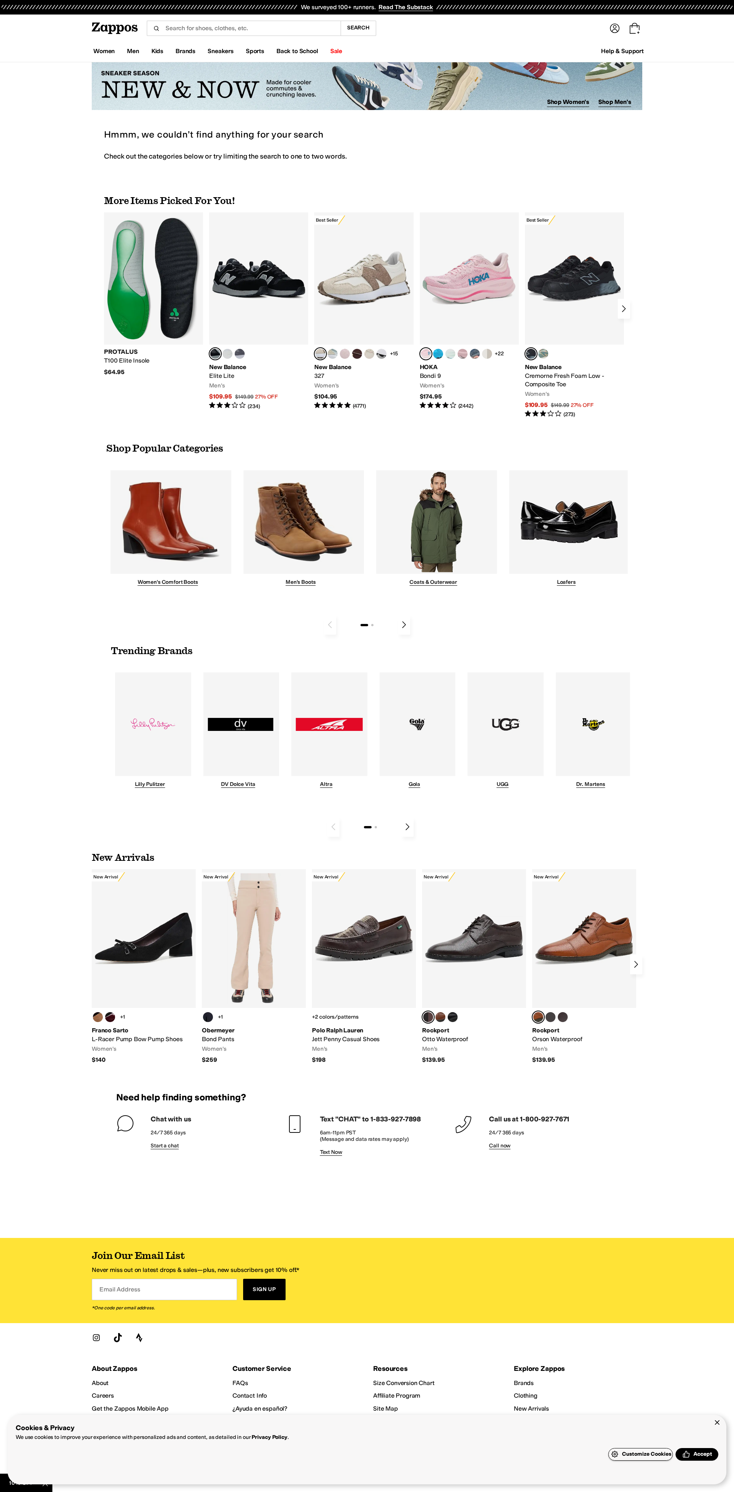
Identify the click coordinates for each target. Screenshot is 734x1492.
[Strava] (139, 1337)
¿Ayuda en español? (259, 1408)
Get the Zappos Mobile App (130, 1408)
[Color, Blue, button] (227, 354)
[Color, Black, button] (208, 1017)
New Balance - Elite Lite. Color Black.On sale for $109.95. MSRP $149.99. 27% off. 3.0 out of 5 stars (258, 311)
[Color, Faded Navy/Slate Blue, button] (475, 354)
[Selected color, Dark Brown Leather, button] (428, 1017)
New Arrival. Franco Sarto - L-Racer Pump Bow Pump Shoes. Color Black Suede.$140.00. (144, 966)
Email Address (119, 1289)
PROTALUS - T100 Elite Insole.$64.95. (153, 294)
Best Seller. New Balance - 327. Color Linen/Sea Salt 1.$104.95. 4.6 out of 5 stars (363, 311)
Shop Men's (614, 101)
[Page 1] (364, 625)
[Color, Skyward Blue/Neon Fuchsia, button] (438, 354)
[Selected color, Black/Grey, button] (531, 354)
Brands (524, 1383)
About (100, 1383)
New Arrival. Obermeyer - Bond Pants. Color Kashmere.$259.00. (254, 966)
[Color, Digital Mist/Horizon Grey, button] (381, 354)
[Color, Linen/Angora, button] (369, 354)
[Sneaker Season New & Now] (367, 86)
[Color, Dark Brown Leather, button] (563, 1017)
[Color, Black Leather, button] (453, 1017)
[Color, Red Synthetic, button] (110, 1017)
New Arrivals (531, 1408)
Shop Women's (568, 101)
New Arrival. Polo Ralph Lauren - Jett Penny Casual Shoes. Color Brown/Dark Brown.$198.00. (364, 966)
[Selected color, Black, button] (215, 354)
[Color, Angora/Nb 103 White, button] (332, 354)
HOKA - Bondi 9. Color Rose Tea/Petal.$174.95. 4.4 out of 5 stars (469, 311)
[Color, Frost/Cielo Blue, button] (450, 354)
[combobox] (244, 28)
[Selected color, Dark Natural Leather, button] (538, 1017)
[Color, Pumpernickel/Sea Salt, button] (357, 354)
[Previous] (330, 625)
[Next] (624, 309)
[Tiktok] (117, 1337)
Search (358, 27)
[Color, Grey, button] (240, 354)
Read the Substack (405, 7)
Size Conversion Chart (404, 1383)
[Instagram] (96, 1337)
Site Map (385, 1408)
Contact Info (249, 1395)
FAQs (240, 1383)
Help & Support (622, 51)
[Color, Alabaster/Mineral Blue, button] (487, 354)
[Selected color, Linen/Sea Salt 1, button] (320, 354)
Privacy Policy (269, 1437)
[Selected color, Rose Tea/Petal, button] (426, 354)
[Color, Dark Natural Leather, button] (440, 1017)
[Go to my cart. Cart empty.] (634, 28)
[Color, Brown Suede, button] (98, 1017)
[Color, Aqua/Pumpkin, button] (543, 354)
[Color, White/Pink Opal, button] (462, 354)
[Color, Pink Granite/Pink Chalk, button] (345, 354)
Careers (103, 1395)
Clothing (526, 1395)
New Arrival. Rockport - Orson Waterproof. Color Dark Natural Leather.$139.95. (584, 966)
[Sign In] (615, 28)
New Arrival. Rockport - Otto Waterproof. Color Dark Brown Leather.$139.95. (474, 966)
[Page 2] (372, 625)
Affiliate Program (396, 1395)
